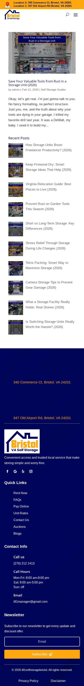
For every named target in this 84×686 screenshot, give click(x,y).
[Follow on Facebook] (7, 471)
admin (16, 89)
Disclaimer (58, 681)
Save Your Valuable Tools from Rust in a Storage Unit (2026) (37, 83)
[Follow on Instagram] (31, 471)
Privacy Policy (29, 681)
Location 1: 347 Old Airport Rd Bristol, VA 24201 (43, 5)
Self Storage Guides (53, 89)
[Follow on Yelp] (23, 471)
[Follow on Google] (15, 471)
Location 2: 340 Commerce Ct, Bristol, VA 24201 (42, 2)
